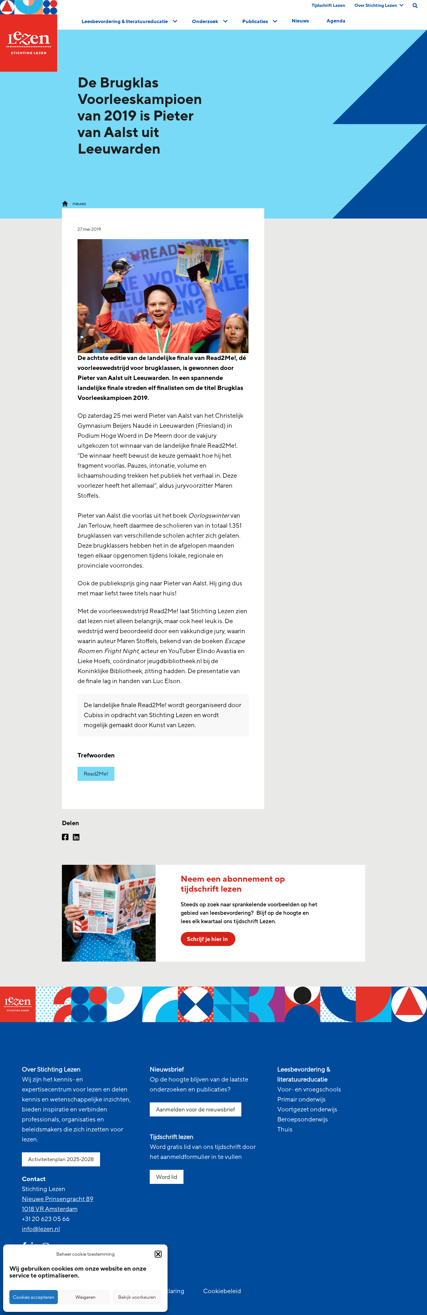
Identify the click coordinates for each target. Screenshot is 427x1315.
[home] (28, 36)
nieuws (79, 204)
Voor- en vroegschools (309, 1090)
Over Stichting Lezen (375, 5)
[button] (158, 1254)
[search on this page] (415, 6)
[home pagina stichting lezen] (65, 203)
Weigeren (85, 1297)
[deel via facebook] (65, 838)
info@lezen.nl (41, 1229)
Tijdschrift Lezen (328, 5)
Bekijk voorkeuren (137, 1297)
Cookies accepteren (33, 1297)
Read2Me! (96, 773)
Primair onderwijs (301, 1100)
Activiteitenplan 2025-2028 (61, 1159)
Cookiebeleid (222, 1291)
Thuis (285, 1129)
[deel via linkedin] (76, 838)
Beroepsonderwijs (302, 1120)
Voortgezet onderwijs (307, 1110)
